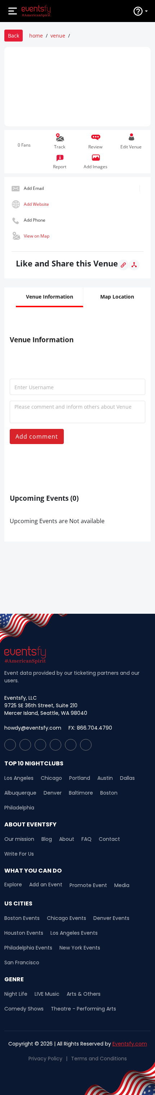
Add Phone (34, 220)
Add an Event (45, 885)
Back (13, 35)
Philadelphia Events (28, 947)
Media (121, 885)
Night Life (15, 994)
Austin (105, 778)
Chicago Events (66, 918)
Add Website (36, 204)
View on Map (36, 236)
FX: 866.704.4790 (90, 727)
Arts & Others (84, 994)
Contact (109, 839)
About (66, 839)
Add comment (36, 436)
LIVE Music (47, 994)
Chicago (51, 778)
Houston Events (23, 933)
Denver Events (111, 918)
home (36, 35)
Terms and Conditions (99, 1058)
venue (57, 35)
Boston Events (22, 918)
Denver (53, 792)
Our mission (19, 839)
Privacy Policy (45, 1058)
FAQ (86, 839)
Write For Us (19, 853)
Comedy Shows (24, 1008)
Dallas (127, 778)
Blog (46, 839)
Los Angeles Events (74, 933)
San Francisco (21, 962)
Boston (109, 792)
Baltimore (81, 792)
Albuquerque (20, 792)
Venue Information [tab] (49, 296)
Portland (79, 778)
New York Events (79, 947)
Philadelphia (19, 807)
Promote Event (88, 885)
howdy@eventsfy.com (32, 727)
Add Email (34, 188)
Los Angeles (19, 778)
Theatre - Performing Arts (83, 1008)
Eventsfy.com (129, 1043)
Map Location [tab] (117, 296)
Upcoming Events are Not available (57, 521)
